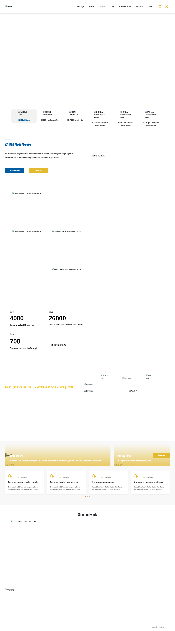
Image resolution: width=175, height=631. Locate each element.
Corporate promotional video (104, 382)
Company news (16, 456)
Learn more (15, 207)
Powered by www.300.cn (158, 627)
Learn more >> (127, 391)
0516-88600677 (151, 594)
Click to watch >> (105, 388)
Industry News (124, 456)
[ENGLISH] (166, 6)
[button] (169, 52)
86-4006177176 (143, 594)
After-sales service (127, 384)
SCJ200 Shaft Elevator (18, 145)
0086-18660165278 (140, 591)
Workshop (149, 382)
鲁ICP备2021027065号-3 (141, 627)
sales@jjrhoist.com (138, 597)
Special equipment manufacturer (103, 482)
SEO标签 (167, 627)
